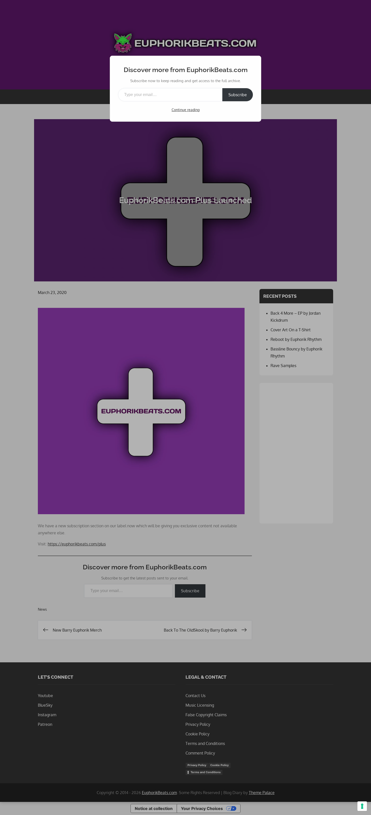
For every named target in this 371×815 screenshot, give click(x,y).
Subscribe (237, 94)
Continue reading (186, 110)
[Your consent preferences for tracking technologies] (362, 806)
